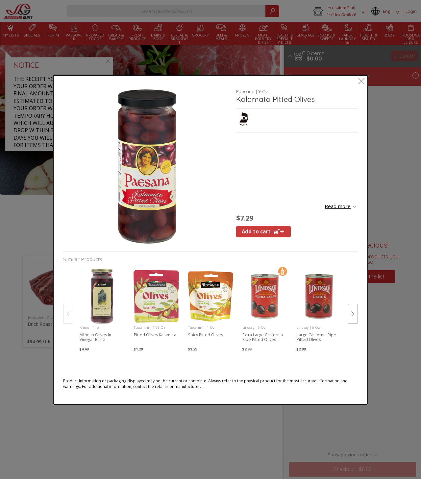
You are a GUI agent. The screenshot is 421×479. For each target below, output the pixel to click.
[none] (102, 307)
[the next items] (353, 313)
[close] (361, 82)
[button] (147, 166)
